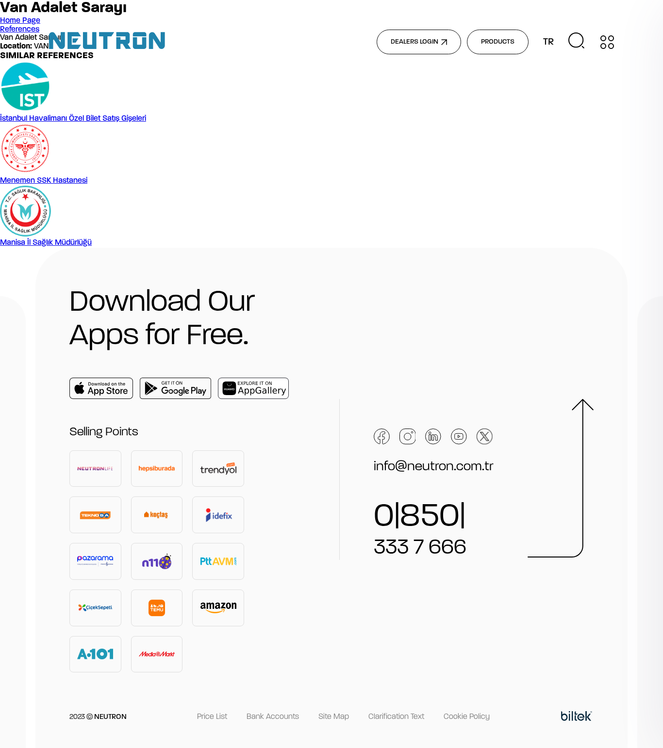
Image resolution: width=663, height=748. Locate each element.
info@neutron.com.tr (434, 467)
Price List (212, 717)
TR (548, 42)
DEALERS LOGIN (414, 42)
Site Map (333, 717)
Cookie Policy (467, 717)
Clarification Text (396, 717)
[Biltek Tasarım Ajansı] (577, 717)
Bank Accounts (273, 717)
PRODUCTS (497, 42)
